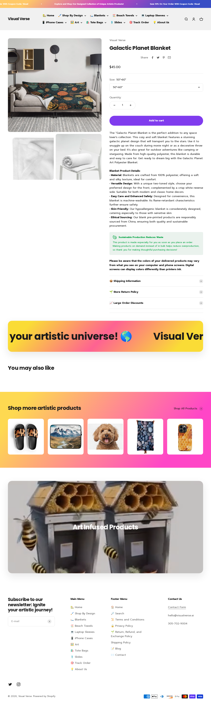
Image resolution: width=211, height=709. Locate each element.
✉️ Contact (118, 655)
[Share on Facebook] (152, 57)
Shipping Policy (121, 643)
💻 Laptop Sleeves (153, 15)
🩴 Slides (116, 22)
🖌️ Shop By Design (70, 15)
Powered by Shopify (44, 696)
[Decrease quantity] (114, 105)
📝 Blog (116, 649)
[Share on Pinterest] (163, 57)
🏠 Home (117, 607)
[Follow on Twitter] (10, 684)
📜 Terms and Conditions (127, 620)
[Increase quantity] (130, 105)
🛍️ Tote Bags (94, 22)
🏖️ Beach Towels (123, 15)
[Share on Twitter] (158, 57)
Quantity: (115, 97)
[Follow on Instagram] (18, 684)
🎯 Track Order (139, 22)
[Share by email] (169, 57)
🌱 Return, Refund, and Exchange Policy (126, 634)
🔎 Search (117, 613)
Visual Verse (117, 40)
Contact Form (177, 607)
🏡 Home (48, 15)
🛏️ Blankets (97, 15)
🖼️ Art (75, 22)
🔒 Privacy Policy (122, 626)
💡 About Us (161, 22)
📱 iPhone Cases (52, 22)
